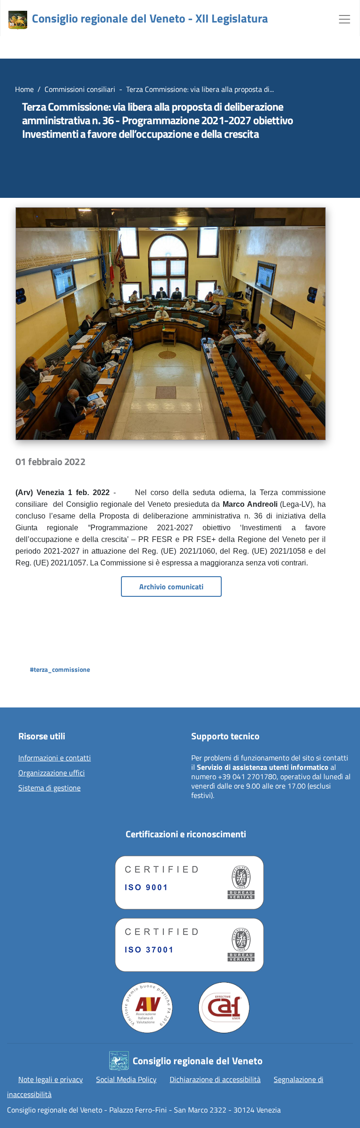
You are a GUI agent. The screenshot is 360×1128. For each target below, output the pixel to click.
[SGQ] (185, 880)
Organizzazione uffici (51, 773)
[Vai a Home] (17, 20)
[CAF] (224, 1007)
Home (24, 89)
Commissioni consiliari (80, 89)
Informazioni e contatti (54, 758)
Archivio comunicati (171, 586)
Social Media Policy (126, 1079)
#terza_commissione (60, 669)
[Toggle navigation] (345, 18)
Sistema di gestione (49, 788)
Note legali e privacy (50, 1079)
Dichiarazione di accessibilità (215, 1079)
